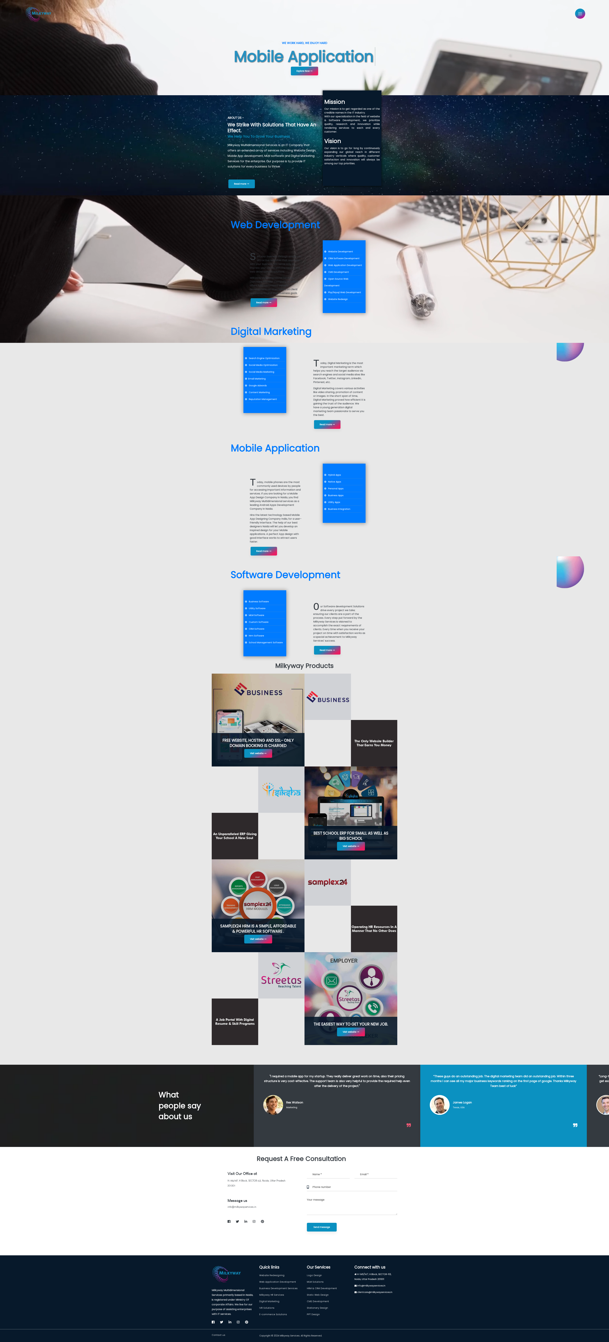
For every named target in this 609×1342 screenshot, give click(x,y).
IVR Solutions (267, 1307)
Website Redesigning (272, 1275)
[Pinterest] (379, 511)
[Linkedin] (376, 511)
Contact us (218, 1335)
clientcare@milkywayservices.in (374, 1292)
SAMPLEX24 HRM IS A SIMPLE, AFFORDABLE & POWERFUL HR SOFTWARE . (258, 928)
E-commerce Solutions (273, 1314)
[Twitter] (369, 511)
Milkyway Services (290, 1335)
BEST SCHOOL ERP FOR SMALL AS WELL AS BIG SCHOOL (351, 836)
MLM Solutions (315, 1281)
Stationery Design (317, 1307)
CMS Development (318, 1301)
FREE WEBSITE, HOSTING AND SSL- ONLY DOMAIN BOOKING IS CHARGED (258, 743)
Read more (240, 183)
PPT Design (313, 1314)
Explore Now (303, 71)
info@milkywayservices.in (242, 1206)
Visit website (257, 753)
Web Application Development (277, 1281)
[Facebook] (366, 511)
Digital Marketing (269, 1301)
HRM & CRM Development (322, 1288)
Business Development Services (278, 1288)
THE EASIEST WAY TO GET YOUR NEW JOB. (351, 1024)
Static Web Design (318, 1294)
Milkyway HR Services (271, 1294)
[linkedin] (246, 1222)
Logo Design (314, 1275)
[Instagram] (373, 511)
